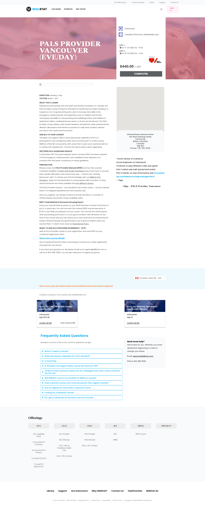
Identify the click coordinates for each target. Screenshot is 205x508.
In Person (68, 9)
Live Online (56, 9)
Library (151, 2)
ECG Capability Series (38, 435)
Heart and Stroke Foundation (72, 171)
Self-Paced (81, 9)
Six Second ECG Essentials (39, 443)
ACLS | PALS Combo (64, 456)
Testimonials (135, 490)
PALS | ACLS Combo (90, 445)
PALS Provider (90, 434)
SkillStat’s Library (86, 183)
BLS (115, 434)
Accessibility (106, 500)
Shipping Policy (83, 500)
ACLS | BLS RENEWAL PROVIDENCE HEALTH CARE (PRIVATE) (142, 307)
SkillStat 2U (152, 490)
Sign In (172, 9)
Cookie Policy (95, 500)
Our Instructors (79, 490)
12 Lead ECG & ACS (38, 458)
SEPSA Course (140, 434)
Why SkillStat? (99, 490)
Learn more (45, 323)
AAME (115, 440)
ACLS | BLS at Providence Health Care (64, 447)
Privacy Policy (117, 500)
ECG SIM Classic (120, 2)
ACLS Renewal (64, 440)
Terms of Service (59, 500)
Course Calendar (138, 2)
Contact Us (174, 2)
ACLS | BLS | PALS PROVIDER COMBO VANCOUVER (55, 307)
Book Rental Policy (81, 224)
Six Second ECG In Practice (39, 451)
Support (162, 2)
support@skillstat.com (143, 356)
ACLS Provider (64, 434)
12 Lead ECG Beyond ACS (39, 465)
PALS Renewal (90, 440)
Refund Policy (71, 500)
